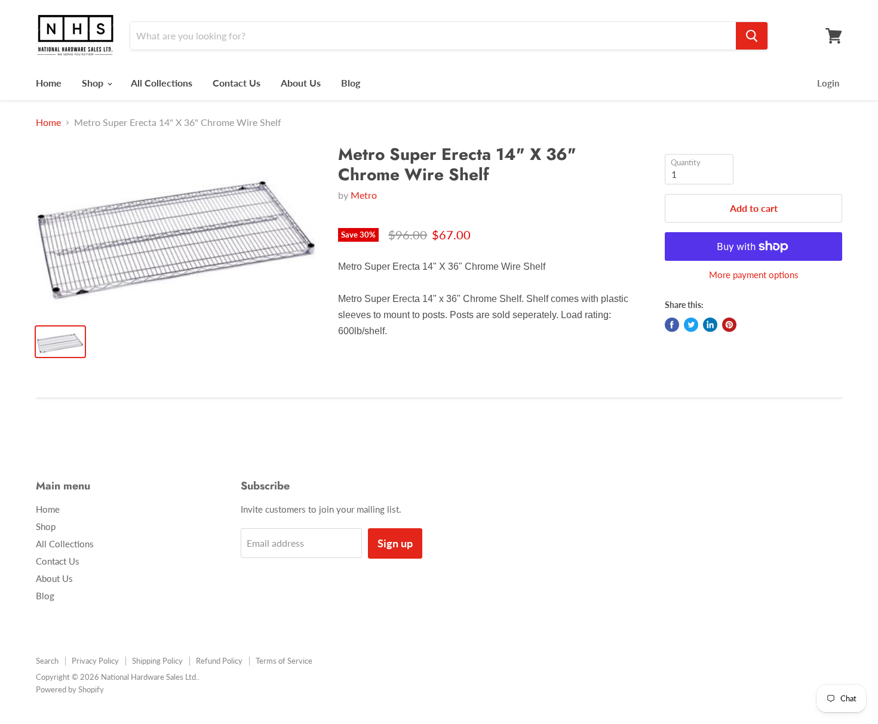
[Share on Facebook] (672, 325)
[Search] (752, 36)
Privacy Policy (95, 661)
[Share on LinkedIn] (710, 325)
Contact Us (236, 82)
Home (49, 82)
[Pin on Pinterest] (729, 325)
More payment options (754, 275)
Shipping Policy (157, 661)
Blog (350, 82)
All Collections (161, 82)
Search (47, 661)
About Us (301, 82)
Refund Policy (219, 661)
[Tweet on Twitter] (691, 325)
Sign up (395, 543)
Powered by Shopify (70, 689)
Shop (94, 82)
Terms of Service (284, 661)
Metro (364, 195)
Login (828, 83)
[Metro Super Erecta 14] (177, 229)
